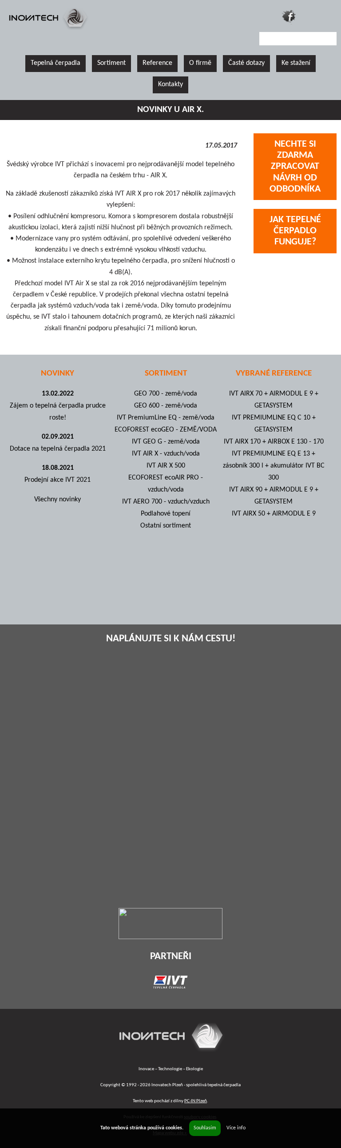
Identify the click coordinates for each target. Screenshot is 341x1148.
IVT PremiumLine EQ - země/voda (165, 417)
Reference (157, 63)
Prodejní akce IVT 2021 (57, 480)
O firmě (200, 63)
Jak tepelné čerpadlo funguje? (295, 231)
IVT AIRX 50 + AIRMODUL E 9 (274, 513)
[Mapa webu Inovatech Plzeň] (309, 16)
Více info (236, 1128)
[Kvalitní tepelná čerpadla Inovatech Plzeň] (47, 29)
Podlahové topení (165, 513)
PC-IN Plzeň (195, 1101)
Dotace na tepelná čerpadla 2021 (58, 448)
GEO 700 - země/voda (165, 393)
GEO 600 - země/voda (165, 405)
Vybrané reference (274, 373)
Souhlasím (205, 1128)
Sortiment (111, 63)
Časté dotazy (246, 63)
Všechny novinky (57, 499)
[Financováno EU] (170, 937)
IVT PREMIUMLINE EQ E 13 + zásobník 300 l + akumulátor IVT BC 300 (274, 465)
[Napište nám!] (329, 18)
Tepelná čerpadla (55, 63)
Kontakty (170, 84)
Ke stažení (296, 63)
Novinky (57, 373)
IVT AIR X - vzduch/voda (166, 453)
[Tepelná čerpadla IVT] (170, 986)
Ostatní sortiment (165, 525)
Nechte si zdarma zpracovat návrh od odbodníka (295, 166)
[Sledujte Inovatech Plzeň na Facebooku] (289, 16)
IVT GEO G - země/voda (166, 441)
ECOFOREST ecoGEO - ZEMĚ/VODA (166, 429)
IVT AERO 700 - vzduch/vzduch (166, 501)
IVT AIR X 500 (166, 465)
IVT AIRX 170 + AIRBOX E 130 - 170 (274, 441)
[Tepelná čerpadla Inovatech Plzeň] (170, 1053)
